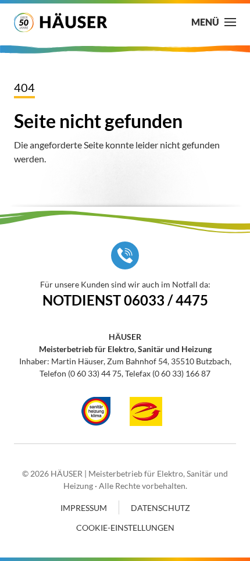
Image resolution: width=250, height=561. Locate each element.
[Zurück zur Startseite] (60, 22)
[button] (213, 22)
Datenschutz (160, 508)
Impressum (83, 508)
